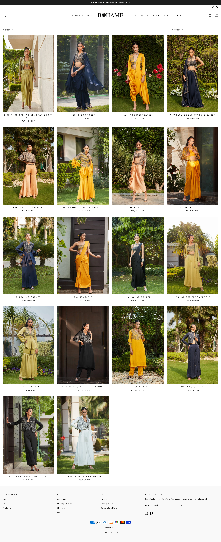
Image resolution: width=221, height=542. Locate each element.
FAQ (59, 512)
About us (6, 499)
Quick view (28, 109)
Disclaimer (105, 499)
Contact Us (61, 499)
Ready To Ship (173, 15)
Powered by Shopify (110, 532)
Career (5, 504)
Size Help (61, 508)
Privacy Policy (107, 504)
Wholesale (7, 508)
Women (76, 15)
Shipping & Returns (65, 504)
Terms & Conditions (109, 508)
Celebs (156, 15)
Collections (137, 15)
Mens (62, 15)
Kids (89, 15)
